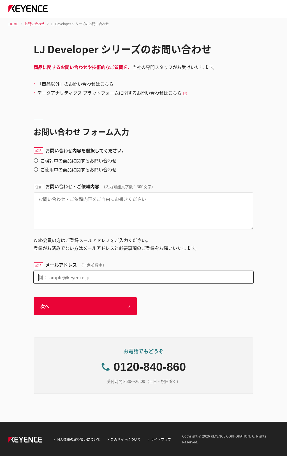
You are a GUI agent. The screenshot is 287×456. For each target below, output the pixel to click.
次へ (44, 306)
